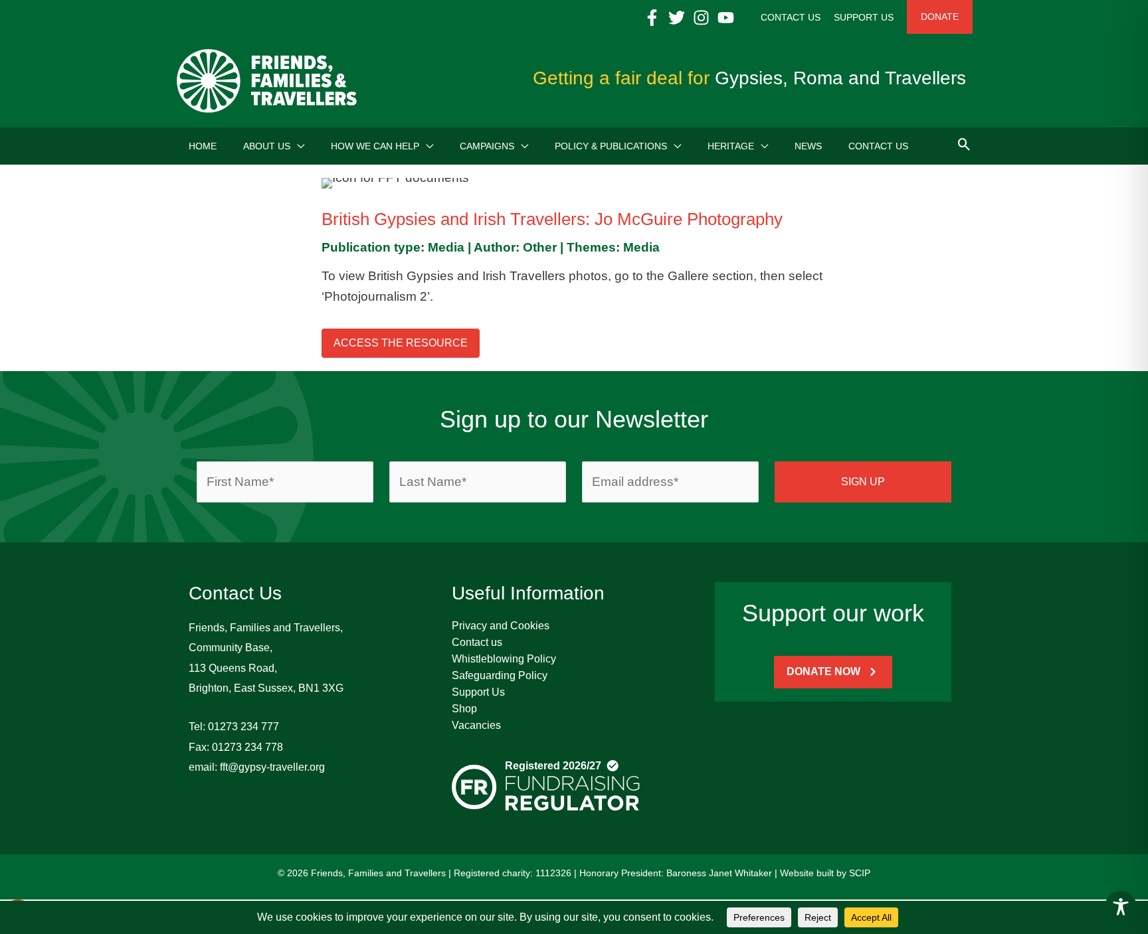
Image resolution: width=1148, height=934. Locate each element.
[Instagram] (701, 17)
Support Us (478, 692)
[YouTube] (726, 17)
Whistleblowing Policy (504, 658)
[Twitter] (676, 17)
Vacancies (476, 725)
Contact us (477, 642)
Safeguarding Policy (499, 675)
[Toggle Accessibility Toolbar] (1120, 907)
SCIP (859, 873)
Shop (464, 708)
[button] (297, 146)
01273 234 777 (243, 726)
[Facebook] (652, 17)
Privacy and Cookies (500, 625)
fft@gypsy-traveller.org (272, 767)
